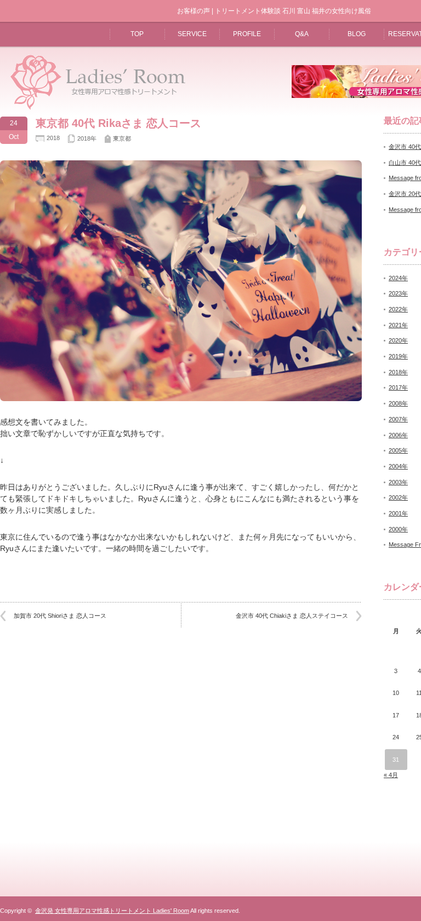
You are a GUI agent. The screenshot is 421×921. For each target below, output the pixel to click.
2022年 (398, 309)
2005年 (398, 450)
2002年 (398, 497)
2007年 (398, 419)
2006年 (398, 435)
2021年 (398, 325)
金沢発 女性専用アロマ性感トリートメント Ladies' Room (112, 910)
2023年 (398, 293)
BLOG (357, 34)
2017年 (398, 387)
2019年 (398, 356)
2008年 (398, 403)
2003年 (398, 482)
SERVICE (192, 34)
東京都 (122, 138)
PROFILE (247, 34)
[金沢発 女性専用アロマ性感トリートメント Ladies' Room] (94, 108)
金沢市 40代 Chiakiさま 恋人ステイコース (292, 615)
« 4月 (391, 775)
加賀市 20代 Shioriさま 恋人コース (60, 615)
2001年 (398, 513)
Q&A (302, 34)
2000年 (398, 529)
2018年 (86, 138)
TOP (137, 34)
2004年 (398, 466)
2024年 (398, 278)
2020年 (398, 340)
